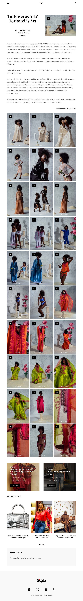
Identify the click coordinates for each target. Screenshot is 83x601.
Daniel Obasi (71, 108)
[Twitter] (37, 588)
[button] (39, 544)
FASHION (22, 35)
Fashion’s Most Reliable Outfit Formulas (18, 537)
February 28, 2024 (22, 33)
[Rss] (54, 588)
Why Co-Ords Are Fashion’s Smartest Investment (41, 537)
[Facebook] (29, 588)
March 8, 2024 (54, 480)
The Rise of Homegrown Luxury (65, 537)
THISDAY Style (24, 30)
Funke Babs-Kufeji (56, 478)
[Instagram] (46, 588)
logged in (23, 558)
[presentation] (11, 523)
